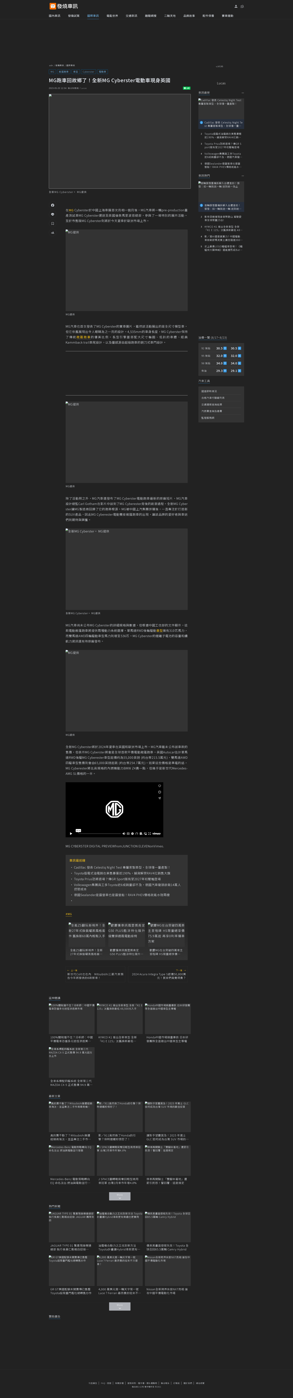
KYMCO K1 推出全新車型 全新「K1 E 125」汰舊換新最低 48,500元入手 (117, 1039)
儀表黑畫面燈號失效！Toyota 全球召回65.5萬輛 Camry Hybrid (167, 1247)
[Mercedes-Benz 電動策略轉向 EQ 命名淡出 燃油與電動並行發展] (72, 1160)
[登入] (236, 6)
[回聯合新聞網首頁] (53, 6)
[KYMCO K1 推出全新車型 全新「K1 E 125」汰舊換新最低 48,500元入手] (120, 1019)
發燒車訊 (59, 65)
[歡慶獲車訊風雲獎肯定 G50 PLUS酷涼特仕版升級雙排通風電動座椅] (126, 935)
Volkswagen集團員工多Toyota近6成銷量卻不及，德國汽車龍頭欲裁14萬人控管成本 (127, 887)
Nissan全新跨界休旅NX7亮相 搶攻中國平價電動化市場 (167, 1291)
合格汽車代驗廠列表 (213, 398)
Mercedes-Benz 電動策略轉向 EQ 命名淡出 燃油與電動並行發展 (70, 1181)
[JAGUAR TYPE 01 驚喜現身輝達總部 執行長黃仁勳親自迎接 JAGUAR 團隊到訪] (72, 1227)
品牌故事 (189, 16)
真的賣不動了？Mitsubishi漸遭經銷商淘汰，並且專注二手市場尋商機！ (70, 1137)
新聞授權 (119, 1383)
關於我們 (188, 1383)
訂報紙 (176, 1383)
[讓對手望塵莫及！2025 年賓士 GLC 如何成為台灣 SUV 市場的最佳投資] (168, 1117)
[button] (242, 6)
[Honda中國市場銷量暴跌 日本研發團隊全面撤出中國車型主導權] (168, 1019)
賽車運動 (227, 16)
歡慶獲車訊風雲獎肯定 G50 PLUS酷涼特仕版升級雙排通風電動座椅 (126, 952)
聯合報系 (165, 1383)
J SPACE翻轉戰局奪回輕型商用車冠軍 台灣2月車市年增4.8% (118, 1181)
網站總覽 (200, 1383)
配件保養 (208, 16)
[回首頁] (67, 6)
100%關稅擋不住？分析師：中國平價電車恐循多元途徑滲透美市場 (71, 1039)
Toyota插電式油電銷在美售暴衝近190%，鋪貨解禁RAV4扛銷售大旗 (122, 873)
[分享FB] (52, 205)
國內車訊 (54, 16)
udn (51, 65)
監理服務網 (207, 418)
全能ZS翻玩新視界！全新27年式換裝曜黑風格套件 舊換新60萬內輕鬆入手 (86, 952)
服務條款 (132, 1383)
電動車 (102, 71)
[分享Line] (52, 214)
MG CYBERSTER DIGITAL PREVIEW (90, 846)
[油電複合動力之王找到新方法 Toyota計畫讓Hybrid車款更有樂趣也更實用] (120, 1227)
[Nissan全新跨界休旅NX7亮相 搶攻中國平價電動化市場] (168, 1270)
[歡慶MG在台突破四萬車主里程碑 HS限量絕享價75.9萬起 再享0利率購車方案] (166, 935)
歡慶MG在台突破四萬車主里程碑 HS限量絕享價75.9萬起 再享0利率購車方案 (166, 952)
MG (52, 71)
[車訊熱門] (243, 175)
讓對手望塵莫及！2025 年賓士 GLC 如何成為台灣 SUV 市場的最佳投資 (167, 1137)
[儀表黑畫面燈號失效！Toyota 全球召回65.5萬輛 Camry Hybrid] (168, 1227)
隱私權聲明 (151, 1383)
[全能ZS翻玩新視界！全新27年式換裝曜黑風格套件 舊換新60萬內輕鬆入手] (87, 935)
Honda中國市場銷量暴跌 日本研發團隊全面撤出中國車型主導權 (167, 1039)
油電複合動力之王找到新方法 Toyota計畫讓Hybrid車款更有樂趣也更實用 (119, 1247)
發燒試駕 (74, 16)
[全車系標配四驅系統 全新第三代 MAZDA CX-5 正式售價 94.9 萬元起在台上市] (72, 1062)
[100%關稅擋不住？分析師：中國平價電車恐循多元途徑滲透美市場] (72, 1019)
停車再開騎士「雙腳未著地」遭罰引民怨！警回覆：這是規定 (166, 1181)
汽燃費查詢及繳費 (211, 411)
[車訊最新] (243, 92)
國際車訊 (93, 16)
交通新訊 (131, 16)
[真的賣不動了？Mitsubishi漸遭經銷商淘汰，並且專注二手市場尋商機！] (72, 1117)
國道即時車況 (209, 391)
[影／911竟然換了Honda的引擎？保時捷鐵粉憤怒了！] (120, 1117)
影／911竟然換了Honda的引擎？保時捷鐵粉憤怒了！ (117, 1137)
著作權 (141, 1383)
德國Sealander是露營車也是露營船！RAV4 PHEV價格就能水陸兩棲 (122, 895)
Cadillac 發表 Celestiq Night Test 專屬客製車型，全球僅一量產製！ (122, 867)
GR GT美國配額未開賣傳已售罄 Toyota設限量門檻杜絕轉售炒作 (71, 1291)
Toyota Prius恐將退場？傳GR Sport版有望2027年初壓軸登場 (117, 879)
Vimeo (158, 846)
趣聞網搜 (151, 16)
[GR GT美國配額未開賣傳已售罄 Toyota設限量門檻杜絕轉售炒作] (72, 1270)
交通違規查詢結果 (211, 404)
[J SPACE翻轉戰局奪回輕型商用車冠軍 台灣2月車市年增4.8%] (120, 1160)
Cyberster (88, 71)
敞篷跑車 (64, 71)
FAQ (103, 1383)
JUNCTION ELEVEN (136, 846)
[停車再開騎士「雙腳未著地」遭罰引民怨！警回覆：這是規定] (168, 1160)
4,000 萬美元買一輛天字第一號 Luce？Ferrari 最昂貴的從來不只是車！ (119, 1291)
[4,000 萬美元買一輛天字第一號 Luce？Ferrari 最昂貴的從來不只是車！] (120, 1270)
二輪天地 (170, 16)
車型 (75, 71)
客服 (109, 1383)
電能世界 (112, 16)
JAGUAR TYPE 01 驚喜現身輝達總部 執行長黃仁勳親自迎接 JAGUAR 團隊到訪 (70, 1247)
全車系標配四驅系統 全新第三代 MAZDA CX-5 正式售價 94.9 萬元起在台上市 (71, 1083)
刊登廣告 (93, 1383)
